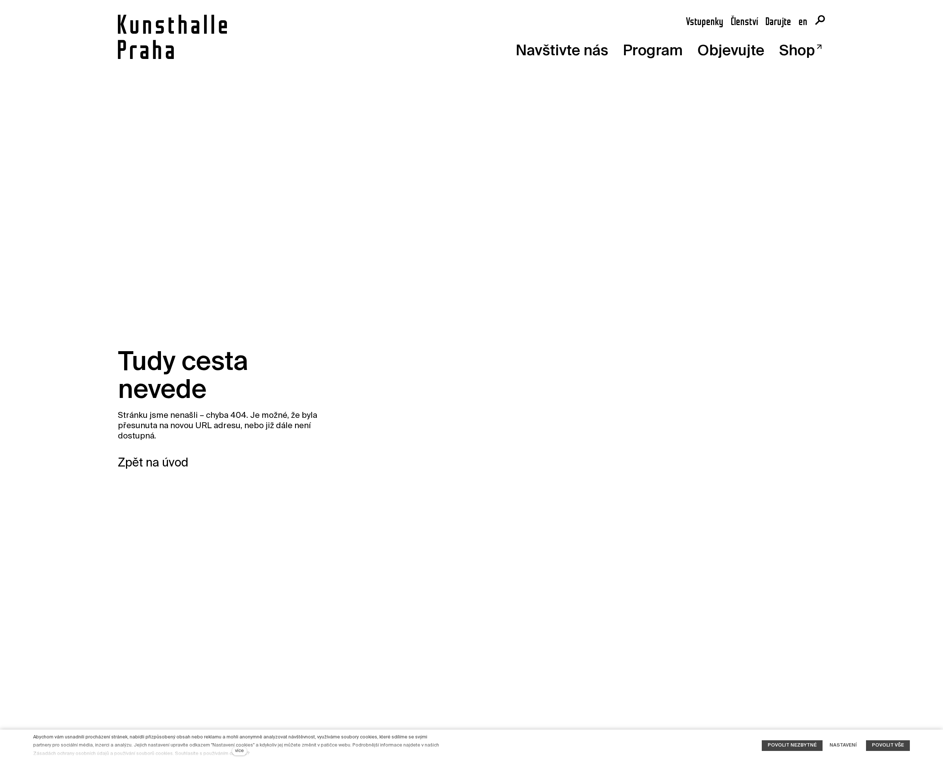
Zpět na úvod (153, 463)
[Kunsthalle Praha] (172, 37)
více (239, 750)
